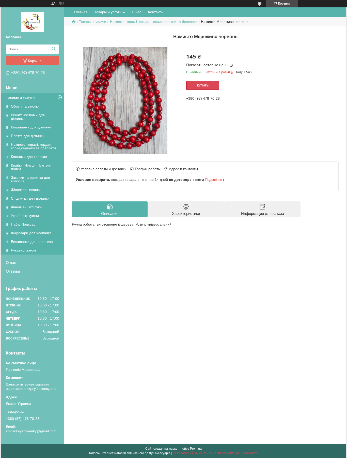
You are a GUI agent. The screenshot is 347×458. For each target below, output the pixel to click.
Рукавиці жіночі (23, 250)
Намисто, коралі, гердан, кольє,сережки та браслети (33, 146)
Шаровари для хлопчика (31, 233)
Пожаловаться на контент (191, 453)
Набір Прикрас (23, 224)
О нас (11, 262)
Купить (203, 85)
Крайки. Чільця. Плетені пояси (31, 167)
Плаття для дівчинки (27, 136)
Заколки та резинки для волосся (30, 179)
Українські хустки (25, 216)
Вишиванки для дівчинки (31, 127)
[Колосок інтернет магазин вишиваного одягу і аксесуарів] (32, 22)
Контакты (155, 12)
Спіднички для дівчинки (30, 198)
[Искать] (53, 49)
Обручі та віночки (25, 106)
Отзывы (13, 271)
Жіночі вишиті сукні (26, 207)
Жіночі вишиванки (26, 190)
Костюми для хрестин (29, 157)
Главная (81, 12)
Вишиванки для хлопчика (32, 242)
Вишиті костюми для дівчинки (28, 117)
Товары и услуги (20, 97)
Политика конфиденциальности (235, 453)
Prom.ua (196, 448)
